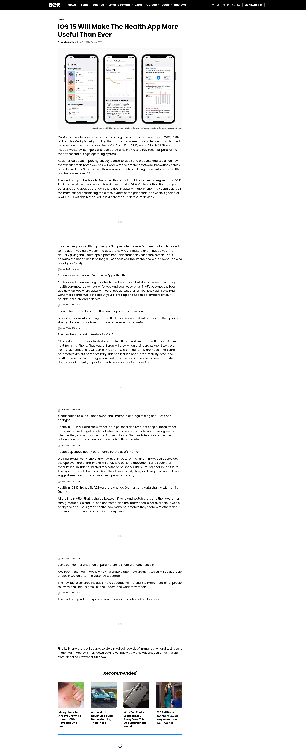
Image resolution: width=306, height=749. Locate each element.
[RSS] (238, 5)
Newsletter (255, 4)
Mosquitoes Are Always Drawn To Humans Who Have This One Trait (69, 719)
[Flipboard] (228, 5)
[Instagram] (223, 5)
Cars (138, 5)
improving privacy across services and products (118, 161)
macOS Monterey (70, 150)
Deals (165, 5)
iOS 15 (113, 146)
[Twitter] (218, 5)
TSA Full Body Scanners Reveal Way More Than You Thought (167, 718)
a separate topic (123, 169)
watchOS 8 (146, 146)
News (72, 5)
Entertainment (119, 5)
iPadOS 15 (130, 146)
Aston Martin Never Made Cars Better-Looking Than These (102, 717)
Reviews (180, 5)
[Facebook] (213, 5)
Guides (151, 5)
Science (98, 5)
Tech (84, 5)
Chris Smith (67, 42)
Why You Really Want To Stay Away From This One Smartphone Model (135, 719)
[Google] (233, 5)
